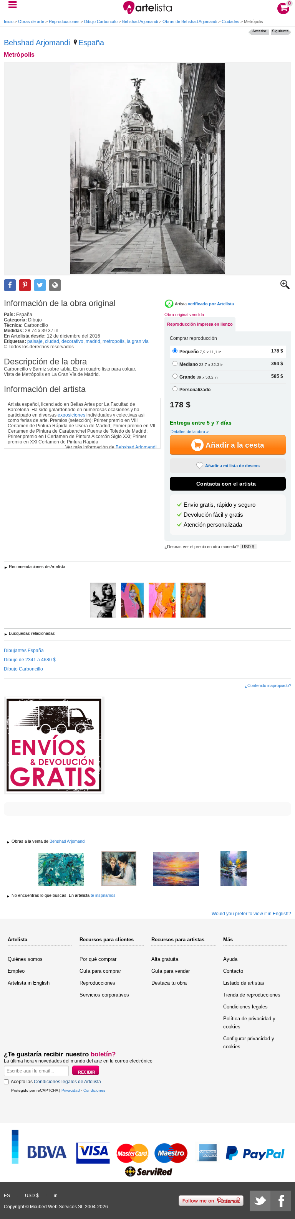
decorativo (72, 341)
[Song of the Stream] (234, 869)
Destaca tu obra (169, 983)
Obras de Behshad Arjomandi (189, 21)
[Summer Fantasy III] (61, 870)
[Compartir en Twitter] (40, 285)
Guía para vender (170, 971)
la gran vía (138, 341)
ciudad (52, 341)
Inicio (8, 21)
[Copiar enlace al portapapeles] (55, 285)
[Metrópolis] (147, 168)
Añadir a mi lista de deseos (232, 465)
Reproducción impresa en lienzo (200, 324)
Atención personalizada (213, 525)
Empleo (16, 971)
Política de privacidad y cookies (249, 1023)
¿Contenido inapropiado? (268, 685)
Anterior (259, 31)
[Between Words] (119, 869)
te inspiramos (103, 895)
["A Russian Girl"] (132, 601)
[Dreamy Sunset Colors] (176, 869)
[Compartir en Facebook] (10, 285)
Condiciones (94, 1090)
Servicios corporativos (104, 995)
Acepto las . (56, 1081)
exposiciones (71, 415)
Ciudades (230, 21)
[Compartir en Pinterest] (25, 285)
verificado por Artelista (211, 303)
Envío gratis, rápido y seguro (219, 505)
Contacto (233, 971)
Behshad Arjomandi (140, 21)
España (91, 42)
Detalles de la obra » (190, 431)
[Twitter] (260, 1201)
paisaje (35, 341)
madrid (93, 341)
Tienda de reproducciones (251, 995)
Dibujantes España (24, 650)
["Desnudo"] (193, 601)
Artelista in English (29, 983)
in (56, 1195)
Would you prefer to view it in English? (251, 913)
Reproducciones (64, 21)
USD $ (248, 546)
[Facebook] (280, 1201)
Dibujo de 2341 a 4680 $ (30, 659)
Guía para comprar (100, 971)
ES (7, 1195)
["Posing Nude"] (162, 601)
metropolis (113, 341)
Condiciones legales (245, 1007)
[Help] (103, 601)
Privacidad (70, 1090)
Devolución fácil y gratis (213, 515)
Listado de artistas (243, 983)
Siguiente (280, 31)
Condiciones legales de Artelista (67, 1081)
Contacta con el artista (226, 484)
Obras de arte (31, 21)
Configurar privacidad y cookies (248, 1042)
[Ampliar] (285, 287)
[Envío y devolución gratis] (54, 745)
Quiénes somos (25, 959)
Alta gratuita (164, 959)
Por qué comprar (98, 959)
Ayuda (230, 959)
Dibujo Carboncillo (101, 21)
